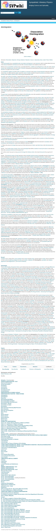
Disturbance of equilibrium (7, 214)
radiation (50, 260)
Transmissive (23, 366)
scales (6, 313)
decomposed (48, 145)
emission (45, 337)
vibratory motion (30, 152)
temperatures (30, 280)
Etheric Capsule (4, 414)
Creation (3, 258)
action (20, 260)
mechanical (22, 277)
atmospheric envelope (8, 112)
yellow (2, 355)
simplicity (3, 119)
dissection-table (22, 311)
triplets (37, 100)
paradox (8, 205)
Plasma (2, 481)
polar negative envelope (35, 105)
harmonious (30, 353)
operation (9, 83)
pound (2, 80)
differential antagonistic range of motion (9, 232)
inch (22, 149)
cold (54, 318)
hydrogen (3, 192)
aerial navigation (9, 110)
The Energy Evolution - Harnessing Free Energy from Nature (18, 330)
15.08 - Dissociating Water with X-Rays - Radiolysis (13, 509)
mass (5, 72)
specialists (38, 283)
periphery (42, 72)
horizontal (41, 337)
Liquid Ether (4, 461)
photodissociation (5, 480)
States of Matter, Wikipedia (7, 495)
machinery (16, 66)
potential (43, 277)
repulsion (38, 168)
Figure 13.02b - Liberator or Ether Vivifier (10, 429)
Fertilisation (16, 334)
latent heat (3, 450)
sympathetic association (48, 114)
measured (15, 338)
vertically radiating (15, 337)
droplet (45, 335)
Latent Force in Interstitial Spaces (9, 447)
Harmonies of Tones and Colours (25, 360)
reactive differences (35, 277)
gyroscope (5, 94)
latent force (44, 133)
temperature (4, 268)
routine (9, 76)
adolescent (41, 269)
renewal (46, 307)
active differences (17, 279)
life (13, 272)
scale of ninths (27, 181)
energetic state (43, 339)
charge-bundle (15, 339)
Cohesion (31, 369)
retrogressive (4, 321)
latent (2, 453)
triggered (52, 280)
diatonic (30, 180)
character (23, 77)
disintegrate (46, 165)
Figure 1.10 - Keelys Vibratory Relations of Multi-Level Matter (15, 422)
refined (7, 269)
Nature (2, 271)
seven (40, 148)
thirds (39, 97)
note (24, 185)
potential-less (51, 315)
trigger (39, 279)
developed (26, 148)
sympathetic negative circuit (9, 71)
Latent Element (4, 440)
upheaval (16, 296)
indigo (11, 355)
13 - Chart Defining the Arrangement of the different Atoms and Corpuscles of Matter (20, 499)
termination (33, 269)
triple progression (11, 191)
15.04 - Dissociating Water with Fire (9, 503)
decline (10, 291)
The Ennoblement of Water (41, 343)
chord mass (27, 176)
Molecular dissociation (28, 191)
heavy (40, 314)
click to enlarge (27, 56)
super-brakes (4, 284)
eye (36, 353)
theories (21, 83)
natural (39, 302)
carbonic (3, 330)
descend (3, 357)
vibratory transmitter (49, 181)
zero (39, 101)
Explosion (23, 59)
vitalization (5, 97)
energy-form (22, 337)
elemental (43, 282)
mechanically (43, 94)
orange (53, 353)
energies (43, 321)
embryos (35, 339)
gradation (38, 352)
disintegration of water (6, 177)
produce (42, 138)
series (6, 260)
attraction (22, 168)
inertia (25, 258)
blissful (13, 275)
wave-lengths (8, 359)
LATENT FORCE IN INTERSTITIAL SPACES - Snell (12, 446)
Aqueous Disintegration (6, 382)
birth (3, 334)
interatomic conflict (21, 113)
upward (27, 328)
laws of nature (40, 83)
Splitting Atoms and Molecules (8, 484)
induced (2, 68)
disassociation (36, 241)
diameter (3, 69)
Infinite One (48, 223)
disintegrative (4, 395)
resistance (44, 322)
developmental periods (27, 271)
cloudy (16, 269)
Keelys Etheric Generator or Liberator (9, 439)
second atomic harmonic (15, 195)
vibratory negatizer (10, 188)
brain (12, 217)
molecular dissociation (8, 174)
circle (32, 74)
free (27, 162)
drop (5, 341)
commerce (11, 121)
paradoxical (9, 207)
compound (31, 174)
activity (23, 112)
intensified (11, 279)
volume (29, 112)
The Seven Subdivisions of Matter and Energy (11, 490)
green (5, 355)
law (29, 76)
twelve (38, 145)
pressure (8, 149)
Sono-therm (23, 369)
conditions (33, 66)
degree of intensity (28, 101)
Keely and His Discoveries (23, 253)
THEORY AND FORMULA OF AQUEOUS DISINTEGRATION (14, 491)
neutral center (11, 178)
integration (30, 260)
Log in (53, 18)
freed (53, 339)
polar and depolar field (21, 97)
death (44, 59)
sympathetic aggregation (29, 130)
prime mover (18, 214)
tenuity (43, 233)
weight (45, 68)
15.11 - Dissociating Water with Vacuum (10, 513)
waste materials (24, 308)
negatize (31, 128)
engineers (32, 171)
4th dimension (19, 329)
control (36, 282)
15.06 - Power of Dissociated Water (9, 506)
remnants (43, 314)
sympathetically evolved (37, 160)
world (20, 300)
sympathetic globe (46, 241)
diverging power (10, 68)
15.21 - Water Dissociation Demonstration (10, 523)
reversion (10, 168)
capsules (3, 125)
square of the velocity (7, 328)
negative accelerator (20, 188)
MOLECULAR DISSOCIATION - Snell (9, 469)
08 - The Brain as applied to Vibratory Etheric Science (13, 498)
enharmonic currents (41, 113)
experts (44, 283)
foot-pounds (19, 138)
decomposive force (5, 389)
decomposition (25, 218)
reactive (9, 280)
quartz (30, 198)
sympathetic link (20, 105)
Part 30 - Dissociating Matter (7, 479)
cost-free (18, 277)
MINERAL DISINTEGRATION (7, 468)
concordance (40, 178)
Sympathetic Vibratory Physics (7, 20)
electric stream (35, 114)
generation (27, 277)
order (14, 187)
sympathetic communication (36, 184)
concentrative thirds (36, 182)
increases (50, 322)
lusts (27, 302)
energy (7, 116)
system (48, 119)
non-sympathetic (9, 66)
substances (21, 307)
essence (33, 313)
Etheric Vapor (4, 420)
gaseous (44, 174)
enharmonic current (17, 114)
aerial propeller (6, 63)
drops (41, 145)
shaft (15, 89)
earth (4, 76)
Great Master (16, 220)
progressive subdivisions (41, 176)
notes (18, 350)
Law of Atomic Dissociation (7, 454)
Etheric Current (4, 415)
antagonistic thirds (29, 232)
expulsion (28, 240)
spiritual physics (36, 118)
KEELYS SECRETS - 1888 (36, 172)
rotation (34, 77)
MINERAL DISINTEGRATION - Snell (9, 466)
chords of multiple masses (38, 205)
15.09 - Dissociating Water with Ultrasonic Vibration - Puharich (15, 510)
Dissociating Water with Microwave (9, 402)
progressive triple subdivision (15, 104)
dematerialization (5, 391)
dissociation (48, 231)
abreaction (32, 273)
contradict (19, 86)
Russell (3, 257)
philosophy (28, 94)
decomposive (35, 288)
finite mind (32, 223)
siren (21, 184)
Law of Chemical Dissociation (8, 455)
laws (47, 80)
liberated (45, 160)
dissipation (48, 134)
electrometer (23, 338)
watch (31, 143)
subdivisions (3, 241)
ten (12, 149)
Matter (2, 465)
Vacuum (32, 59)
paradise (32, 300)
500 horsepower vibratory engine (40, 169)
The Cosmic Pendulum (21, 261)
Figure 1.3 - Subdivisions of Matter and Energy (12, 424)
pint (43, 148)
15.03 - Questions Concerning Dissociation (11, 502)
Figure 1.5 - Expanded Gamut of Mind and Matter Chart (13, 428)
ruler (14, 313)
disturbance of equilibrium (32, 220)
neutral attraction (41, 71)
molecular (37, 128)
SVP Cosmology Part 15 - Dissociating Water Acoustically (14, 488)
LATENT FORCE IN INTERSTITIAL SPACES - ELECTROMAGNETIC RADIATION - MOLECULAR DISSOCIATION (26, 444)
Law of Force (31, 363)
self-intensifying (29, 288)
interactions (26, 319)
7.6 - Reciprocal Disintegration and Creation (11, 525)
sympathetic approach (44, 104)
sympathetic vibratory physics (22, 95)
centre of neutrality (36, 79)
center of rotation (27, 72)
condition (33, 89)
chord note (48, 178)
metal (17, 155)
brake (31, 282)
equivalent (15, 77)
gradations (16, 352)
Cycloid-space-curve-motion (31, 276)
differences (52, 266)
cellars (42, 266)
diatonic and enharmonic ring (47, 188)
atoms (36, 165)
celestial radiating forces (41, 112)
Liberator (3, 459)
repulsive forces (43, 288)
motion (23, 279)
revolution (14, 76)
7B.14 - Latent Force (5, 527)
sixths (42, 97)
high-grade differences (49, 279)
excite (26, 141)
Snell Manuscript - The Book (25, 196)
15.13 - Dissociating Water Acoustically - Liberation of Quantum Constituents (19, 517)
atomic (13, 113)
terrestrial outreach (19, 108)
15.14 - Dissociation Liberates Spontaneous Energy (13, 519)
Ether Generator (4, 409)
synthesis (8, 318)
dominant (33, 113)
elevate (25, 121)
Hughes (3, 348)
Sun (21, 268)
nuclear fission (4, 473)
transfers (20, 101)
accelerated (19, 321)
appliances (6, 169)
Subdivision (4, 487)
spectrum (3, 350)
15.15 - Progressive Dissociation (8, 520)
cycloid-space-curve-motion (45, 272)
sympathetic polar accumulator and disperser (22, 63)
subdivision (25, 238)
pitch (50, 352)
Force (5, 366)
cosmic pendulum (18, 258)
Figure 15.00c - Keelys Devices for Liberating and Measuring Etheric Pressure (19, 431)
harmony (34, 178)
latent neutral (4, 451)
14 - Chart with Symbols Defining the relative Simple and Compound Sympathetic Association (23, 501)
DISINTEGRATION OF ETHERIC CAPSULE (10, 392)
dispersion (3, 113)
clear (27, 269)
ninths (47, 97)
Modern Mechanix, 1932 (6, 373)
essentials (49, 342)
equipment (36, 341)
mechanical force (21, 89)
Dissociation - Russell (6, 403)
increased (48, 77)
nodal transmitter (49, 184)
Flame (47, 59)
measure (5, 314)
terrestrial (15, 64)
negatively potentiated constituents (44, 329)
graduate (21, 211)
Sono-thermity (5, 369)
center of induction (22, 68)
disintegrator (4, 184)
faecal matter (20, 306)
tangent (16, 90)
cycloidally (48, 268)
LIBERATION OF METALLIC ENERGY (9, 458)
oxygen (8, 192)
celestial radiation (8, 108)
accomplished (10, 159)
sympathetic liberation (39, 156)
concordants (50, 189)
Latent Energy (4, 442)
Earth (23, 275)
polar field (17, 99)
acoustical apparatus (12, 139)
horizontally (7, 337)
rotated (9, 89)
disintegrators (19, 204)
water (32, 104)
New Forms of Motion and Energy (12, 293)
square (4, 290)
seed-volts (9, 338)
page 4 (33, 196)
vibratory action (23, 156)
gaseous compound (48, 191)
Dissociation (8, 59)
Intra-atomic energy (5, 436)
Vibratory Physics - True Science (23, 163)
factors (8, 321)
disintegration (17, 20)
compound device (18, 209)
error (49, 325)
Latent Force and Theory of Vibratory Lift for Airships (13, 443)
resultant (40, 158)
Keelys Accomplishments (7, 437)
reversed (28, 71)
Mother (51, 59)
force (9, 77)
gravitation (44, 260)
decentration (4, 387)
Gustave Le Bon (5, 433)
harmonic (9, 114)
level (33, 121)
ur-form (45, 334)
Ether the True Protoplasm (7, 410)
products (3, 318)
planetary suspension (38, 81)
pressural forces (4, 283)
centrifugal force (39, 66)
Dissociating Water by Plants (7, 400)
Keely (2, 61)
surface (5, 90)
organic (27, 315)
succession (8, 353)
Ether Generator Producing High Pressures (11, 407)
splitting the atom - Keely (7, 486)
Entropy (18, 59)
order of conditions (21, 71)
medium (31, 156)
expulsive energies (46, 306)
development (11, 143)
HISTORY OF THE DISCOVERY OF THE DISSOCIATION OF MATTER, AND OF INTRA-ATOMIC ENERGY (24, 435)
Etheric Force (4, 418)
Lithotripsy (3, 462)
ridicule (2, 86)
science (4, 121)
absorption (9, 136)
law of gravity (17, 167)
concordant (37, 185)
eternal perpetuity (28, 217)
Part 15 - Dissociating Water (7, 476)
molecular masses (11, 155)
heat (21, 235)
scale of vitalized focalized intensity (37, 99)
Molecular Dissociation (6, 470)
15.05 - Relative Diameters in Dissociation (10, 505)
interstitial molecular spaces (32, 155)
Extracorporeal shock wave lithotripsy (10, 492)
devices (5, 64)
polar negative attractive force (41, 108)
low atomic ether (19, 193)
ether (2, 146)
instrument (37, 63)
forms (37, 110)
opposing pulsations (13, 260)
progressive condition (30, 107)
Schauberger (4, 265)
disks (12, 97)
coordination (3, 107)
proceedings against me (49, 200)
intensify (45, 286)
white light (43, 349)
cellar (2, 269)
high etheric (48, 222)
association (49, 107)
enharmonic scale (39, 180)
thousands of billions (5, 158)
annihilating (38, 321)
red (50, 353)
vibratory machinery (15, 81)
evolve (2, 116)
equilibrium (38, 90)
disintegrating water (7, 138)
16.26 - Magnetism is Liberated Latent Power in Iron (13, 524)
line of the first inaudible (20, 103)
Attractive (35, 366)
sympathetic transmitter (12, 101)
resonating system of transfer (42, 103)
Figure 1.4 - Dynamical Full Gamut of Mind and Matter (13, 426)
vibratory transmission (6, 229)
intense (18, 156)
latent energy (29, 159)
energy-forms (12, 322)
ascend (49, 356)
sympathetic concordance (28, 208)
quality (20, 318)
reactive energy (41, 295)
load (22, 282)
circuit (6, 99)
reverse (12, 276)
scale (7, 356)
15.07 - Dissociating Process (7, 508)
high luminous (6, 105)
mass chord (3, 180)
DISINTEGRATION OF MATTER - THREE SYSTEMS (12, 393)
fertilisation (10, 334)
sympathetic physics (25, 84)
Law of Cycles (4, 457)
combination (18, 180)
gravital (42, 68)
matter (11, 116)
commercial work (16, 107)
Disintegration (38, 369)
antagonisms (38, 189)
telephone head (8, 182)
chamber (36, 148)
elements (26, 104)
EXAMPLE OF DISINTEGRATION (8, 421)
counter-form (20, 328)
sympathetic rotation (5, 81)
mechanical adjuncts (28, 64)
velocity (53, 66)
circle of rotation (15, 69)
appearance (3, 261)
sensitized (47, 141)
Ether (2, 413)
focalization (8, 128)
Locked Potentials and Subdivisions (9, 464)
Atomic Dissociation (5, 384)
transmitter (49, 182)
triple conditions (49, 177)
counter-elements (31, 325)
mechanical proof (6, 118)
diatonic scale (34, 350)
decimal (2, 313)
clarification (41, 342)
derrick (3, 172)
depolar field (9, 100)
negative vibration (11, 74)
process (17, 168)
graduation (4, 201)
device (2, 95)
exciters (53, 127)
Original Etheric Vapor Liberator (8, 475)
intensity (3, 74)
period (45, 269)
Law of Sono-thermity (48, 369)
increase (51, 326)
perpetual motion (15, 266)
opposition (8, 86)
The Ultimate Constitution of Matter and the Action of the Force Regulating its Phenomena (22, 494)
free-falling (41, 335)
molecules (52, 71)
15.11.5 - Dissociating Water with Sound (10, 514)
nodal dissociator (5, 472)
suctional (47, 282)
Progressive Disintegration (7, 483)
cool (40, 266)
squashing (36, 268)
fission (41, 59)
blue (8, 355)
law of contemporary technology (19, 326)
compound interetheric (12, 162)
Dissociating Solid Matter (7, 399)
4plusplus (3, 380)
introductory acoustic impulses (19, 128)
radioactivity (36, 59)
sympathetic (29, 118)
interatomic (47, 128)
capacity (52, 341)
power (35, 71)
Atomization (4, 385)
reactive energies (20, 273)
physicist (14, 133)
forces (2, 159)
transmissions (28, 195)
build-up (35, 324)
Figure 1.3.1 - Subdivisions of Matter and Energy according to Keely (17, 425)
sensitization (3, 143)
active (45, 275)
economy (47, 295)
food (53, 296)
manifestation (46, 167)
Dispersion (14, 59)
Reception (50, 112)
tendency (3, 79)
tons (14, 149)
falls (14, 341)
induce (46, 138)
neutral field (23, 100)
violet (16, 355)
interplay (9, 266)
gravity (14, 202)
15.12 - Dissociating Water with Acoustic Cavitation (13, 516)
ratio (48, 66)
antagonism (27, 231)
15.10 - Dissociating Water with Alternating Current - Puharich (15, 512)
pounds (38, 80)
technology (10, 306)
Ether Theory (4, 411)
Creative (14, 366)
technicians (49, 275)
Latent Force (4, 448)
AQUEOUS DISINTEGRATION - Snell (9, 381)
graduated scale (23, 202)
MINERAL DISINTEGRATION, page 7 (19, 212)
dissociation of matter (6, 404)
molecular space (4, 134)
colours (20, 349)
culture (40, 324)
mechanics (51, 108)
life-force (8, 317)
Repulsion (27, 59)
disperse (32, 165)
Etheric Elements (5, 417)
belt (51, 168)
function (50, 283)
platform (17, 121)
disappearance (11, 261)
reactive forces (38, 280)
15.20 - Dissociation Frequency (8, 521)
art (10, 282)
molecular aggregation (34, 134)
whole (30, 315)
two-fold (5, 266)
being (32, 318)
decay (15, 319)
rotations (39, 89)
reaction (25, 260)
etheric (38, 215)
